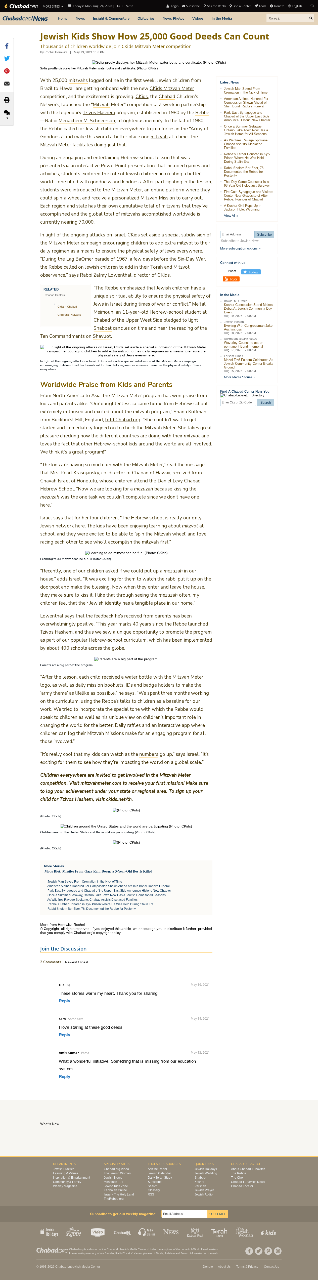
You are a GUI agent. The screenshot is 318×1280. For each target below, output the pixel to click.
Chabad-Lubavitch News (248, 1182)
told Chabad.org (122, 420)
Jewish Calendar (159, 1173)
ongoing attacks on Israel (98, 235)
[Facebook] (249, 1251)
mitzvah (159, 137)
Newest (71, 962)
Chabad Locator (242, 1186)
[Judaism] (21, 6)
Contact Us (271, 1266)
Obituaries (146, 18)
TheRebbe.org (114, 1199)
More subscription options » (240, 248)
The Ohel (237, 1177)
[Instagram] (278, 1251)
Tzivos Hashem (99, 112)
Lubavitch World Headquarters (199, 1249)
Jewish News (113, 1177)
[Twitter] (258, 1251)
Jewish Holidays (206, 1169)
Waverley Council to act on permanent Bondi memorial (243, 344)
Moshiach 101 (113, 1182)
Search (153, 1186)
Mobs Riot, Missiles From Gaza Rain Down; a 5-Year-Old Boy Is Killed (98, 871)
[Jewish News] (25, 18)
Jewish (185, 1253)
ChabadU (122, 1231)
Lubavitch (123, 1249)
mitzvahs (170, 206)
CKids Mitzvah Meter (172, 88)
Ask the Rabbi (216, 6)
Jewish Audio (204, 1194)
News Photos (173, 18)
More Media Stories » (239, 377)
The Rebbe (238, 1173)
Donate (279, 6)
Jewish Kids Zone (116, 1186)
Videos (198, 18)
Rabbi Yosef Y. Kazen (128, 1253)
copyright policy (108, 933)
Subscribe (155, 1182)
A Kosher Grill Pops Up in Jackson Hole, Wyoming (242, 207)
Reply (64, 1001)
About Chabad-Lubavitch (248, 1169)
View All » (231, 216)
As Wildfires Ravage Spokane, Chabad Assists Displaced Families (92, 899)
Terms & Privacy (247, 1266)
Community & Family (67, 1182)
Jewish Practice (63, 1169)
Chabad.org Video (116, 1169)
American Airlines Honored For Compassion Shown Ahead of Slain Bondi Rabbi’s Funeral (108, 886)
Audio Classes (147, 1231)
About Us (224, 1266)
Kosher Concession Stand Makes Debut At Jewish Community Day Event (248, 308)
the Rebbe (51, 267)
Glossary (154, 1190)
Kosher (199, 1182)
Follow (253, 272)
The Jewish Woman (117, 1173)
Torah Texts (220, 1231)
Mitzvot (181, 267)
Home (63, 18)
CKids (141, 96)
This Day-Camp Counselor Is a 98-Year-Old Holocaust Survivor (247, 183)
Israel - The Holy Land (119, 1194)
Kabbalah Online (115, 1190)
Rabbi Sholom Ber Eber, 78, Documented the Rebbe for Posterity (92, 909)
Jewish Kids (269, 1231)
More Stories (54, 866)
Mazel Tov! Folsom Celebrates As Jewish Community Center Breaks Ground (249, 363)
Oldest (83, 962)
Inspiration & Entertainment (71, 1177)
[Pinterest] (268, 1251)
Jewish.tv (98, 1231)
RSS (233, 279)
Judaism (169, 1253)
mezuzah (173, 571)
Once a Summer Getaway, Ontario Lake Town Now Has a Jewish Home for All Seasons (107, 895)
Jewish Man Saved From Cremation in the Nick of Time (85, 881)
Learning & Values (65, 1173)
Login (174, 6)
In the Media (222, 18)
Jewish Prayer (204, 1190)
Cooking (196, 1231)
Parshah (200, 1186)
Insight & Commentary (111, 18)
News (80, 18)
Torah (159, 1253)
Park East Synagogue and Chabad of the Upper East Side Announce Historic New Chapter (109, 890)
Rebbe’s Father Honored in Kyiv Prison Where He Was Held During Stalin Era (101, 904)
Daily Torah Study (160, 1177)
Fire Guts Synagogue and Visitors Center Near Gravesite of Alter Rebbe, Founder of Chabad (248, 195)
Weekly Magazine (65, 1186)
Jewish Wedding (206, 1173)
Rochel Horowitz (55, 52)
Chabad (102, 320)
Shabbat (200, 1177)
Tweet (232, 271)
